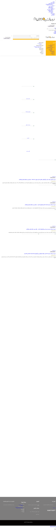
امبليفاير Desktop (28, 111)
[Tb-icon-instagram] (51, 515)
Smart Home (22, 509)
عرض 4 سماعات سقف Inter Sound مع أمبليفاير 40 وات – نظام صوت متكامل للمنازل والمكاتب (40, 204)
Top (55, 526)
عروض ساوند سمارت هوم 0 (19, 507)
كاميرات (23, 510)
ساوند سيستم (28, 98)
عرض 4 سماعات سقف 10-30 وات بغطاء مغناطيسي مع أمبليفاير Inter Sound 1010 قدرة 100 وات (40, 253)
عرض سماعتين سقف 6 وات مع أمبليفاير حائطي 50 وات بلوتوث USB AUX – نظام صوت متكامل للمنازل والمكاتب (37, 179)
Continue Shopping (51, 26)
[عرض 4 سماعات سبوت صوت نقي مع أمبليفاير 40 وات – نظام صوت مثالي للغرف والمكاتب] (47, 209)
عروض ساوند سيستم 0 (21, 506)
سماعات (21, 505)
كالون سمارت (28, 151)
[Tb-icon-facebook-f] (54, 515)
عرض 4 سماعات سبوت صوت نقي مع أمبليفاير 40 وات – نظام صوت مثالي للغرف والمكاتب (41, 229)
